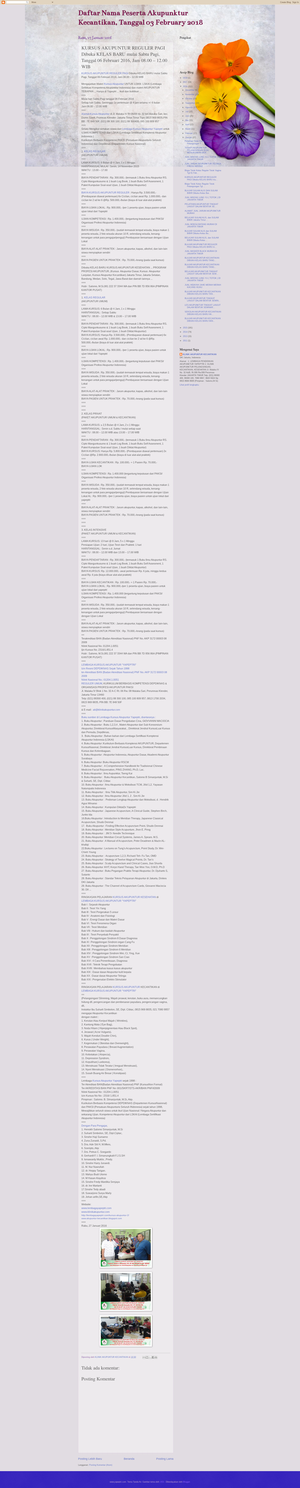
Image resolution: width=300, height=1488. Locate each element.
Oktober (189, 98)
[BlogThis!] (147, 1357)
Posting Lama (164, 1458)
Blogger (186, 1482)
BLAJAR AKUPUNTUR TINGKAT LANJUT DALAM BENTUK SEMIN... (202, 299)
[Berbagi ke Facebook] (153, 1357)
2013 (185, 336)
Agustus (189, 107)
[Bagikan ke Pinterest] (156, 1357)
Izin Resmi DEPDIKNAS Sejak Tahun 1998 (105, 668)
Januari (188, 137)
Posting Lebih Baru (90, 1458)
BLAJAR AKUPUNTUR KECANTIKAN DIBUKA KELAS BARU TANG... (202, 259)
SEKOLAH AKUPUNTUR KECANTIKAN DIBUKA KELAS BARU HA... (203, 313)
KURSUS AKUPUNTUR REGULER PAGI (104, 73)
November (190, 94)
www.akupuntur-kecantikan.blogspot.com (101, 1218)
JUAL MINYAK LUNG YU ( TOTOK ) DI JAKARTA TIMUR (202, 158)
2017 (185, 82)
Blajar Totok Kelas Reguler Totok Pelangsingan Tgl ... (199, 185)
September (190, 103)
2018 (185, 78)
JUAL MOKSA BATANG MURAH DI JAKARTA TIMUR (201, 225)
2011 (185, 340)
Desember (190, 90)
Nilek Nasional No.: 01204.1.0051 (100, 679)
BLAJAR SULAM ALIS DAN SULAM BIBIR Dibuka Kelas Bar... (201, 191)
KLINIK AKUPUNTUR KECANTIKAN (199, 354)
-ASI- (162, 1482)
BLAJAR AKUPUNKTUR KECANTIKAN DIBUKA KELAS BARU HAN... (203, 319)
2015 (185, 327)
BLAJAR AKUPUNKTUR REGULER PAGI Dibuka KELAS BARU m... (201, 245)
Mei (187, 120)
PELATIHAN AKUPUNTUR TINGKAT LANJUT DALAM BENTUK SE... (201, 205)
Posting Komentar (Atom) (100, 1465)
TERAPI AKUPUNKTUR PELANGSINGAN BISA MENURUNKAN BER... (196, 150)
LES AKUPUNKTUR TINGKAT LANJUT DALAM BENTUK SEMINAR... (203, 306)
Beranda (129, 1458)
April (187, 124)
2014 (185, 332)
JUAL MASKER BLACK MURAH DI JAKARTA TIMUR (201, 252)
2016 (185, 86)
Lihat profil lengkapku (189, 385)
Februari (189, 133)
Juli (187, 111)
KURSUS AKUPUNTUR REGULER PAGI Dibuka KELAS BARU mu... (201, 178)
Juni (187, 116)
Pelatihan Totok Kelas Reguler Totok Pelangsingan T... (201, 142)
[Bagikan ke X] (150, 1357)
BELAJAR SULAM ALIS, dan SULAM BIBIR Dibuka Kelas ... (202, 239)
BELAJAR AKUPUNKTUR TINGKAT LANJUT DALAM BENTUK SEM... (201, 272)
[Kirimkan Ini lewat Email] (144, 1357)
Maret (188, 129)
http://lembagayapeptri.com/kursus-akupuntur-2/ (105, 1215)
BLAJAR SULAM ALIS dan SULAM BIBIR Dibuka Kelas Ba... (201, 232)
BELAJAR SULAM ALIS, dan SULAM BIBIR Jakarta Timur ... (202, 218)
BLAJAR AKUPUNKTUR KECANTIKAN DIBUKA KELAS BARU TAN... (203, 292)
